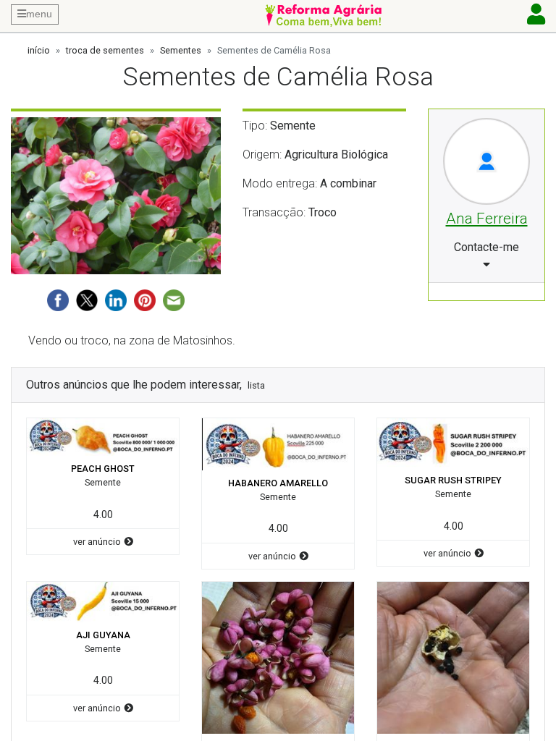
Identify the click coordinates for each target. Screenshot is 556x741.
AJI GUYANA (103, 635)
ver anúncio (97, 541)
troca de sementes (105, 50)
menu (39, 14)
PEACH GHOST (103, 468)
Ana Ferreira (487, 218)
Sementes (180, 50)
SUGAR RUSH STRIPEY (453, 480)
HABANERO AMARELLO (278, 483)
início (39, 50)
